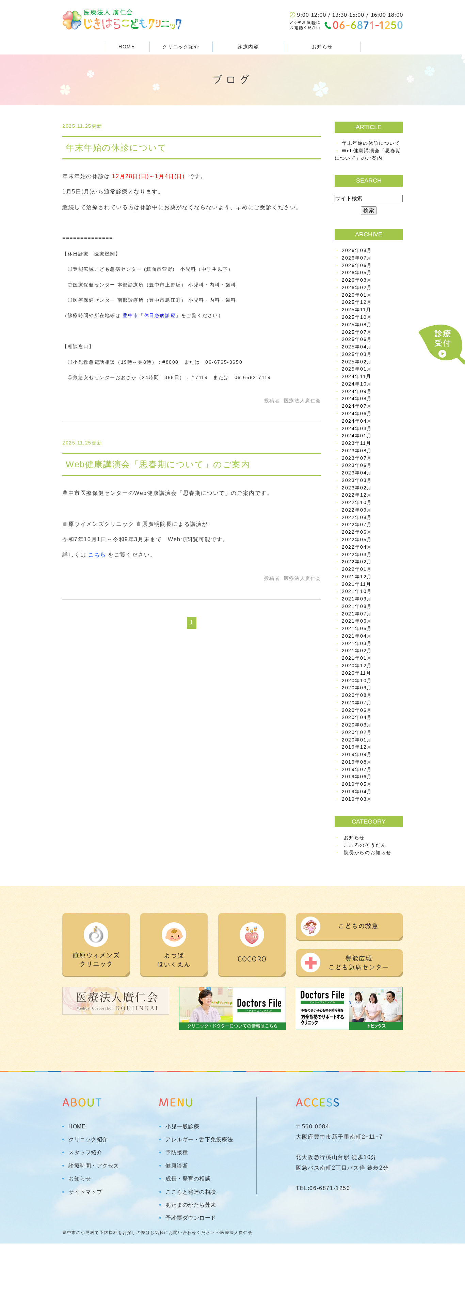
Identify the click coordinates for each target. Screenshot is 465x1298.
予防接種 (176, 1152)
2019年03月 (357, 799)
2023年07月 (357, 458)
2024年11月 (356, 376)
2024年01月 (357, 435)
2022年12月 (357, 495)
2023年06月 (357, 465)
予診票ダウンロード (190, 1218)
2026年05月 (357, 272)
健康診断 (176, 1166)
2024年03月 (357, 428)
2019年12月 (357, 747)
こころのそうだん (365, 845)
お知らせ (322, 46)
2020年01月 (357, 739)
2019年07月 (357, 769)
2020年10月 (357, 680)
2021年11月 (356, 584)
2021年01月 (357, 658)
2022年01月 (357, 569)
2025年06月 (357, 339)
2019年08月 (357, 762)
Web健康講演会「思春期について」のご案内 (158, 464)
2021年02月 (357, 650)
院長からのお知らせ (367, 852)
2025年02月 (357, 361)
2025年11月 (356, 309)
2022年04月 (357, 547)
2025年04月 (357, 346)
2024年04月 (357, 421)
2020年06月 (357, 710)
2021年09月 (357, 598)
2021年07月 (357, 613)
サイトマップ (85, 1192)
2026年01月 (357, 295)
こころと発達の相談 (190, 1192)
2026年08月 (357, 250)
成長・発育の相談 (187, 1179)
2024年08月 (357, 398)
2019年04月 (357, 791)
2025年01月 (357, 369)
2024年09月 (357, 391)
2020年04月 (357, 717)
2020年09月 (357, 687)
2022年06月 (357, 532)
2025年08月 (357, 324)
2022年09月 (357, 510)
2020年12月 (357, 665)
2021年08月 (357, 606)
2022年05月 (357, 539)
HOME (126, 46)
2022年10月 (357, 502)
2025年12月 (357, 302)
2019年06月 (357, 776)
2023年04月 (357, 472)
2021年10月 (357, 591)
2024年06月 (357, 413)
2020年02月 (357, 732)
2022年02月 (357, 561)
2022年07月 (357, 524)
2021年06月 (357, 621)
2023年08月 (357, 450)
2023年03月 (357, 480)
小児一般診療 (182, 1126)
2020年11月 (356, 673)
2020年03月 (357, 725)
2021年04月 (357, 636)
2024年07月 (357, 406)
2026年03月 (357, 280)
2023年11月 (356, 443)
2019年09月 (357, 754)
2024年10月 (357, 384)
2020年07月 (357, 702)
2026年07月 (357, 258)
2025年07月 (357, 332)
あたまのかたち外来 (190, 1205)
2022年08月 (357, 517)
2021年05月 (357, 628)
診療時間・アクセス (93, 1166)
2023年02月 (357, 487)
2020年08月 (357, 695)
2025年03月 (357, 354)
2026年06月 (357, 265)
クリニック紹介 (88, 1139)
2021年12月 (357, 576)
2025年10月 (357, 317)
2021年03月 (357, 643)
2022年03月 (357, 554)
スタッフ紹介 (85, 1152)
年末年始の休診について (116, 147)
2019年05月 (357, 784)
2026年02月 (357, 287)
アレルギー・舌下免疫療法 (199, 1139)
